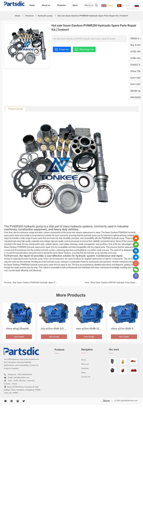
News (75, 5)
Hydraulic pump (45, 16)
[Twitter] (23, 401)
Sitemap (106, 400)
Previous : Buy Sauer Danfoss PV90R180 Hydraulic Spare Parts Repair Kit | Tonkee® (31, 282)
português (126, 5)
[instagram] (17, 401)
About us (46, 5)
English (110, 5)
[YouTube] (11, 401)
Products (61, 5)
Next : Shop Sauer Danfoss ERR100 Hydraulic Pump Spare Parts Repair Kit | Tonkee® (112, 282)
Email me (64, 49)
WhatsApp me (86, 49)
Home (32, 5)
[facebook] (5, 401)
